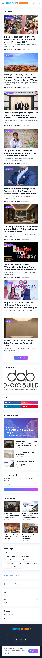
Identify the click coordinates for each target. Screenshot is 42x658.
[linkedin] (12, 406)
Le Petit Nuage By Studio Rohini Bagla (25, 453)
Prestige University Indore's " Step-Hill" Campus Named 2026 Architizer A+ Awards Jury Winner (21, 77)
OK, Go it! (33, 651)
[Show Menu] (3, 3)
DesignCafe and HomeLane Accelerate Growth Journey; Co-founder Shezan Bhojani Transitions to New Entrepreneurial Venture (20, 153)
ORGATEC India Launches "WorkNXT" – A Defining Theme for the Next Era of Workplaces (20, 267)
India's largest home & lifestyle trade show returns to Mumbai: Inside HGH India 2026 (20, 39)
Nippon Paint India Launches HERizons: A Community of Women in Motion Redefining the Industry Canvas (21, 305)
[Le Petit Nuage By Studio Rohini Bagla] (9, 454)
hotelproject (27, 560)
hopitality (17, 560)
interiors (7, 567)
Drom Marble (8, 615)
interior (21, 563)
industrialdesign (10, 563)
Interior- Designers (11, 556)
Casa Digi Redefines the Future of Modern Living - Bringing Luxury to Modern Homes (21, 229)
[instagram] (29, 402)
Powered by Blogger (13, 584)
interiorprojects (31, 563)
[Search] (39, 3)
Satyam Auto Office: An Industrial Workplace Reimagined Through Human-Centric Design (30, 537)
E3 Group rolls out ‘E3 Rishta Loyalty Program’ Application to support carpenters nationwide (11, 537)
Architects (18, 553)
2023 (21, 603)
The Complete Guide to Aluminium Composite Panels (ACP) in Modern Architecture (25, 463)
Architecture (29, 553)
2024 (21, 599)
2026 (21, 592)
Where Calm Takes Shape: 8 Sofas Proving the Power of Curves (18, 343)
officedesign (17, 567)
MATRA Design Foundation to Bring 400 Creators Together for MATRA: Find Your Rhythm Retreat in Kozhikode (26, 443)
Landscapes (25, 556)
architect (8, 560)
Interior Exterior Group (11, 576)
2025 (21, 596)
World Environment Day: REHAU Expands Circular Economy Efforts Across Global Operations (21, 191)
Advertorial (8, 553)
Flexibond (7, 618)
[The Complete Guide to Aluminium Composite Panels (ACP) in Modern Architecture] (9, 463)
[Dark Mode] (34, 3)
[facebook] (16, 640)
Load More (20, 358)
